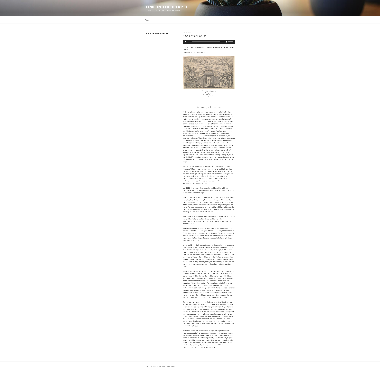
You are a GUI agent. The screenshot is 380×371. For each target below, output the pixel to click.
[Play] (185, 42)
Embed (185, 50)
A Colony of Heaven (194, 35)
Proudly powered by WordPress (165, 366)
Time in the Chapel (167, 7)
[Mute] (227, 42)
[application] (209, 42)
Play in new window (197, 47)
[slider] (231, 41)
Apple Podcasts (197, 52)
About (147, 20)
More (206, 52)
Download (208, 47)
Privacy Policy (149, 366)
